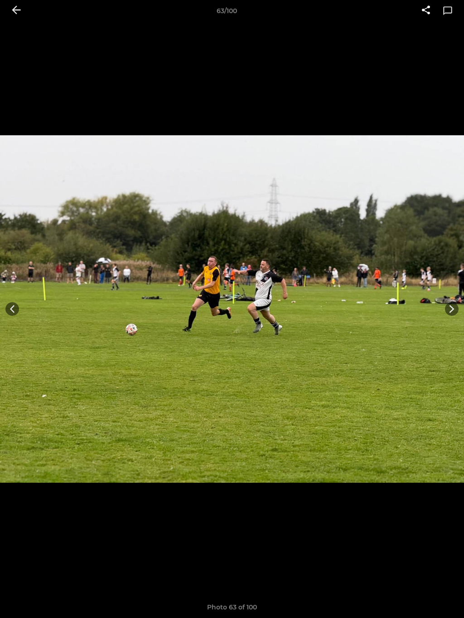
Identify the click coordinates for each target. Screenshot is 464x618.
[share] (425, 11)
